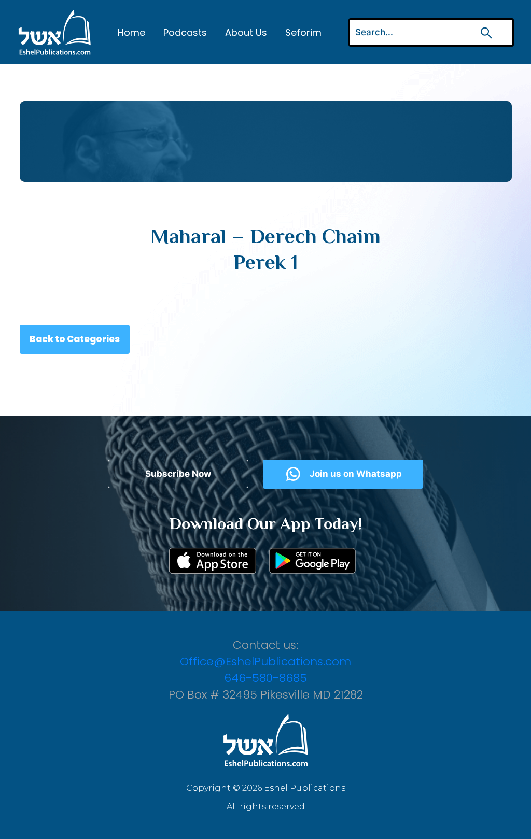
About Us (246, 32)
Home (131, 32)
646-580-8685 (265, 678)
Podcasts (185, 32)
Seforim (303, 32)
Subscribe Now (178, 473)
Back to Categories (75, 339)
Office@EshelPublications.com (265, 661)
